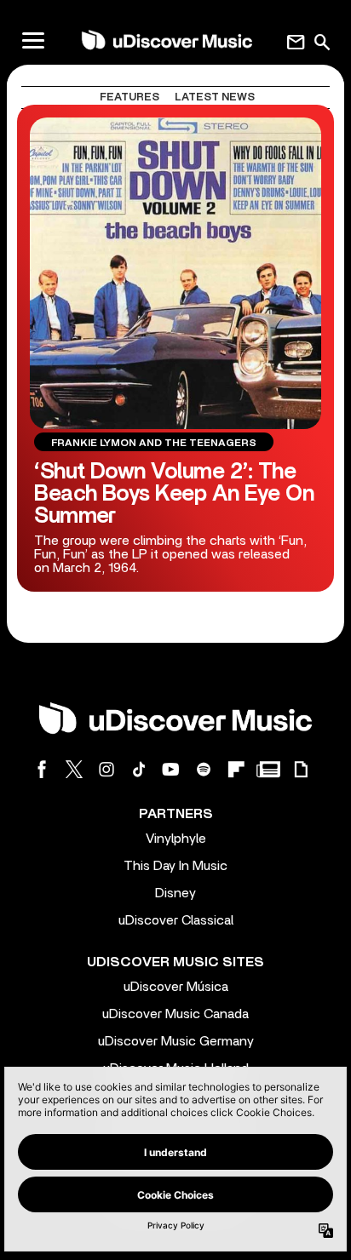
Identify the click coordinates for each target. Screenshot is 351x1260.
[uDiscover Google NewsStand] (268, 769)
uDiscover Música (176, 987)
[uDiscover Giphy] (301, 769)
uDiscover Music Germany (176, 1041)
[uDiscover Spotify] (204, 769)
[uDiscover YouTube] (171, 769)
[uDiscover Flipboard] (236, 769)
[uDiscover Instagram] (106, 769)
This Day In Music (175, 866)
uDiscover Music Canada (175, 1014)
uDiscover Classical (175, 920)
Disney (175, 893)
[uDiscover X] (74, 769)
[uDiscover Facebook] (42, 769)
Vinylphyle (176, 838)
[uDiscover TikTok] (139, 769)
